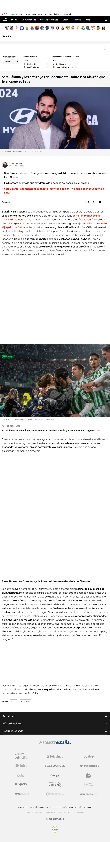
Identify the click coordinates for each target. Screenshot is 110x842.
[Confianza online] (55, 831)
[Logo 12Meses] (89, 784)
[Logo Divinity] (21, 765)
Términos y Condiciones (27, 807)
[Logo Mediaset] (55, 744)
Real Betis (8, 36)
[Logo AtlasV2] (21, 794)
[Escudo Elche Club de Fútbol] (27, 28)
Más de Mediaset (12, 723)
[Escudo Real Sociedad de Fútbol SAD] (88, 28)
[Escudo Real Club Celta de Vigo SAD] (16, 28)
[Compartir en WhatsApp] (87, 202)
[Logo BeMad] (89, 775)
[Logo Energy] (55, 775)
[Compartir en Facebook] (105, 202)
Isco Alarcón (25, 701)
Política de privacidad (45, 807)
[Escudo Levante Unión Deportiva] (47, 28)
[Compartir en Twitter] (93, 202)
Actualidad (9, 716)
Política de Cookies (85, 807)
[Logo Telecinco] (55, 756)
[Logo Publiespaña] (55, 794)
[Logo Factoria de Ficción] (89, 765)
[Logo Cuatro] (89, 756)
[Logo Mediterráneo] (89, 794)
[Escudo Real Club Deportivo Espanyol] (32, 28)
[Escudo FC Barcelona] (37, 28)
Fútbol (14, 19)
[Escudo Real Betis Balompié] (78, 28)
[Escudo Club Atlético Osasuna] (57, 28)
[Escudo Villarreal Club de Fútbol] (103, 28)
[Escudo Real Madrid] (83, 28)
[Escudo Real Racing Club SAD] (62, 28)
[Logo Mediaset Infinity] (21, 756)
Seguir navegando (13, 730)
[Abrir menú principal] (106, 19)
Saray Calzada (15, 163)
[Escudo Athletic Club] (6, 28)
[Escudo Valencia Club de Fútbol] (98, 28)
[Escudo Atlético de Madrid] (11, 28)
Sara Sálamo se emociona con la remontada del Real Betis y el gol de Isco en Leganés (48, 430)
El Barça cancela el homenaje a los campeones (23, 14)
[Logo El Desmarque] (55, 766)
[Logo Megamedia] (56, 819)
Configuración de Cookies (66, 807)
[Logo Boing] (21, 775)
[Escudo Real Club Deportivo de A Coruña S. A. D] (73, 28)
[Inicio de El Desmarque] (5, 19)
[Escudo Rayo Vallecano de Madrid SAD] (67, 28)
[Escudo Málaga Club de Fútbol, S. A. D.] (52, 28)
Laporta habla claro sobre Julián (60, 14)
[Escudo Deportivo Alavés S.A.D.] (22, 28)
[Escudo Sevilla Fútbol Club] (93, 28)
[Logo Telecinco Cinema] (55, 784)
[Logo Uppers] (21, 784)
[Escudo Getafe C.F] (42, 28)
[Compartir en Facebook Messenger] (99, 202)
